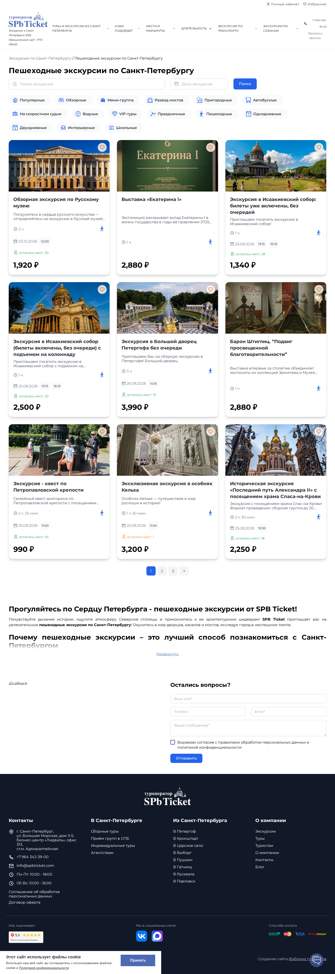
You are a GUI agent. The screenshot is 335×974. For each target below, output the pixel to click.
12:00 (45, 241)
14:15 (153, 383)
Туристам (264, 845)
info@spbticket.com (35, 865)
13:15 (261, 244)
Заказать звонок (315, 35)
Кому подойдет (124, 28)
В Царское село (188, 845)
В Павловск (184, 881)
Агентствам (102, 853)
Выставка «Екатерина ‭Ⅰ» (151, 199)
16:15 (273, 244)
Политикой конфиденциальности (44, 968)
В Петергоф (184, 831)
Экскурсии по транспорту (230, 28)
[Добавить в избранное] (102, 147)
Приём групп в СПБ (110, 838)
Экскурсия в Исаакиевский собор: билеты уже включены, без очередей (273, 206)
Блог (260, 867)
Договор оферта (24, 902)
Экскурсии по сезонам (275, 28)
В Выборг (182, 853)
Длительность (194, 28)
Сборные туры (105, 831)
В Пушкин (182, 860)
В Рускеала (183, 874)
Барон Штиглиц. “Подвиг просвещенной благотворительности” (261, 348)
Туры (260, 838)
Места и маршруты (155, 28)
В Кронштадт (185, 838)
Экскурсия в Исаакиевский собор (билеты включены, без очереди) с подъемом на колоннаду (57, 348)
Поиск (245, 84)
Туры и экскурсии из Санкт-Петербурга (77, 28)
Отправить (186, 758)
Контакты (264, 860)
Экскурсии (265, 831)
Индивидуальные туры (113, 845)
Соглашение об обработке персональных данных (34, 894)
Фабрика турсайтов (307, 959)
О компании (267, 853)
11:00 (45, 526)
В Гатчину (182, 867)
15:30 (262, 528)
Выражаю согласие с (243, 745)
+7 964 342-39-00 (319, 23)
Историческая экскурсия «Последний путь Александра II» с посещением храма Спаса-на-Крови (275, 490)
